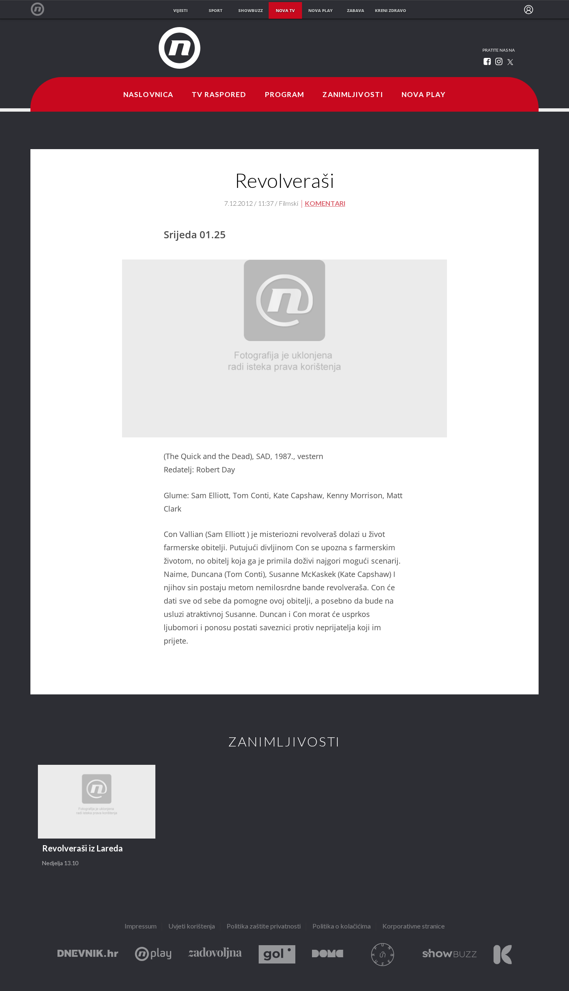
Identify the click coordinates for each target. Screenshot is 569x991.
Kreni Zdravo (502, 954)
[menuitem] (529, 10)
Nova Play (424, 95)
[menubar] (529, 9)
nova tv (285, 10)
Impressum (141, 927)
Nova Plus (153, 954)
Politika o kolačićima (341, 927)
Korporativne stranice (413, 927)
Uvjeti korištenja (191, 927)
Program (284, 95)
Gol (277, 954)
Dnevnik (87, 954)
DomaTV (327, 954)
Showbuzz (449, 954)
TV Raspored (219, 95)
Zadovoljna (215, 954)
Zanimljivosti (352, 95)
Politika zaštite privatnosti (264, 927)
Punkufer (383, 954)
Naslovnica (148, 95)
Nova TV (41, 9)
